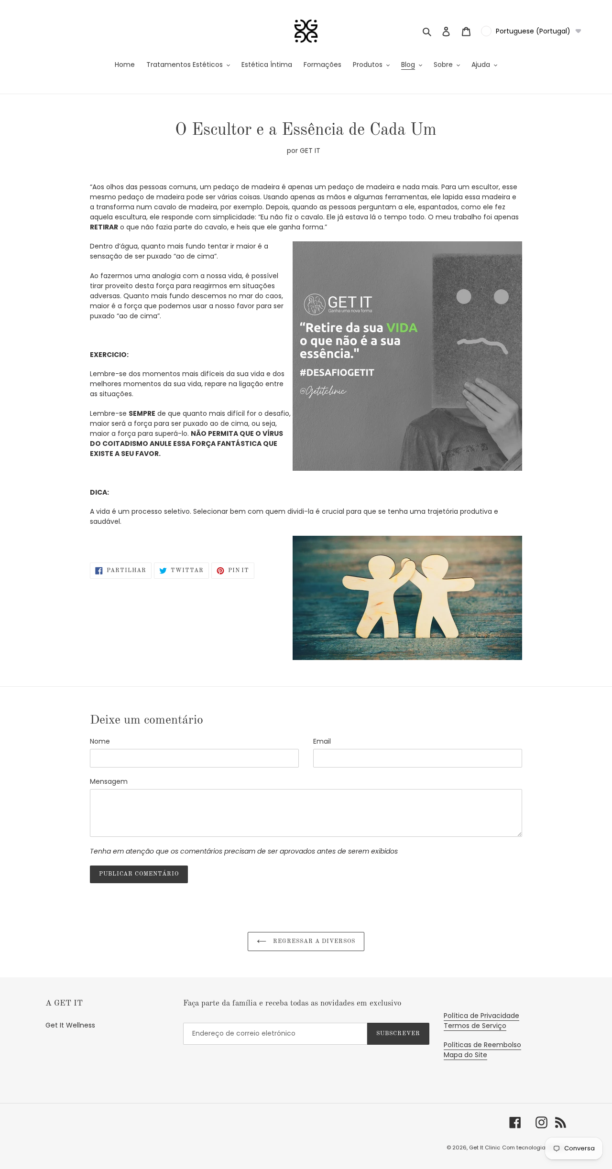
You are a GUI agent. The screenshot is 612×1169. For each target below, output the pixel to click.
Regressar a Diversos (313, 941)
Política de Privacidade (481, 1015)
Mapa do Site (465, 1055)
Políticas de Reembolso (482, 1045)
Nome (100, 741)
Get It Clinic (484, 1147)
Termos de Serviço (475, 1025)
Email (322, 741)
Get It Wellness (70, 1025)
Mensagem (109, 781)
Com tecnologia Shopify (534, 1147)
